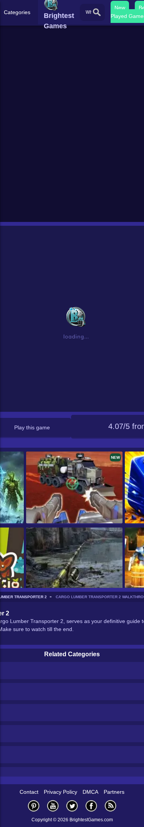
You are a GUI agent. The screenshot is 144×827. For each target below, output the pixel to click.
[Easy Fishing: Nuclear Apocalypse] (74, 564)
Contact (29, 792)
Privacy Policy (60, 792)
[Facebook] (91, 805)
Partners (114, 792)
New (119, 8)
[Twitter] (72, 805)
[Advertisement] (72, 144)
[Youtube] (53, 805)
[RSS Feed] (111, 805)
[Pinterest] (34, 805)
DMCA (90, 792)
